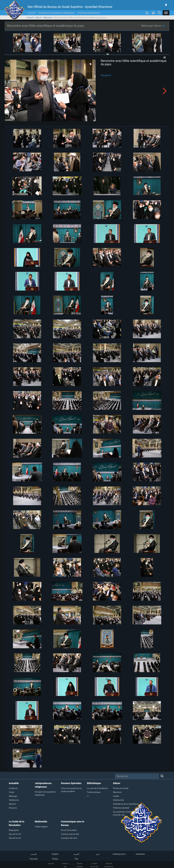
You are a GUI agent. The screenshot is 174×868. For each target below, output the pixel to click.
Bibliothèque (94, 783)
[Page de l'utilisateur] (166, 5)
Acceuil (31, 12)
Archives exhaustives (89, 12)
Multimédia (41, 821)
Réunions (48, 17)
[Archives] (100, 796)
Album (38, 17)
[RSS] (147, 12)
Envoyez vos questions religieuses (56, 12)
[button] (166, 12)
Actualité (14, 783)
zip (163, 25)
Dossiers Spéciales (71, 783)
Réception (106, 75)
